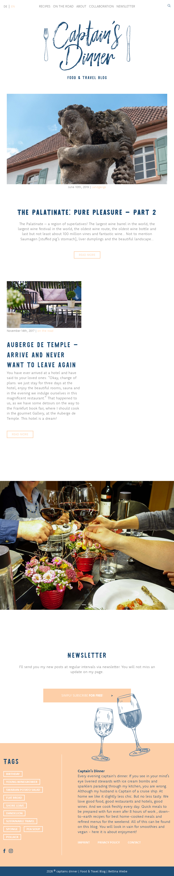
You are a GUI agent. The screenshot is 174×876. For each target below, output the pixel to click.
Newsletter (125, 6)
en (13, 6)
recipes (44, 6)
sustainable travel (20, 821)
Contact (134, 842)
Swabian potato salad (23, 789)
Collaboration (101, 6)
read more (87, 255)
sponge (12, 829)
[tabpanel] (87, 545)
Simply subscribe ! (82, 695)
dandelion (14, 813)
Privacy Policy (109, 842)
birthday (13, 774)
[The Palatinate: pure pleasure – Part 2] (87, 139)
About (81, 6)
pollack (12, 837)
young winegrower (21, 782)
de (5, 6)
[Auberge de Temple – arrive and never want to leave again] (44, 304)
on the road (63, 6)
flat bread (14, 797)
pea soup (33, 829)
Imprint (84, 842)
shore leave (15, 805)
